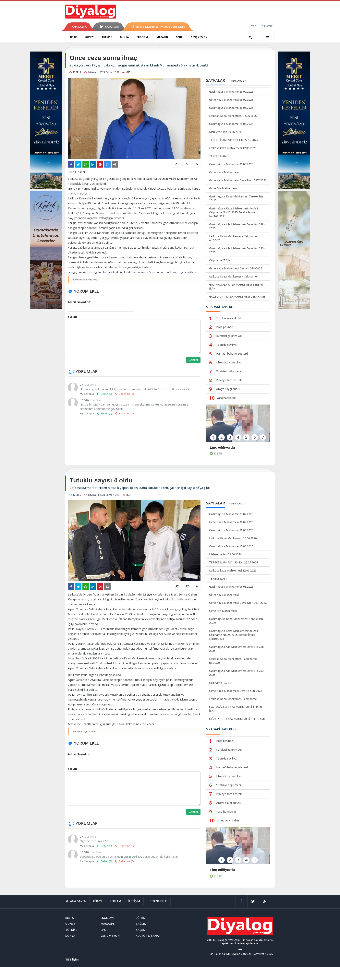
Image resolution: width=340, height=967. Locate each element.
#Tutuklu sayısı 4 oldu (84, 731)
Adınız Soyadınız (79, 302)
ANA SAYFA (79, 27)
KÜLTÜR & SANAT (148, 936)
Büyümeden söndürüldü (230, 870)
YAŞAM (141, 930)
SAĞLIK (141, 924)
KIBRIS (73, 37)
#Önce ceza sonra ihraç (86, 279)
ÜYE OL (254, 26)
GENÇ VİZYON (199, 37)
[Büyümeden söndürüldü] (238, 848)
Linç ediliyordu (222, 447)
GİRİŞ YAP (267, 26)
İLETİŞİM (134, 901)
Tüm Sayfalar (238, 81)
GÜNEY (89, 37)
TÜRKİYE (107, 37)
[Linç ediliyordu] (238, 426)
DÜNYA (124, 37)
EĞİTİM (141, 918)
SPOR (179, 37)
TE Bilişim (72, 959)
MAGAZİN (162, 37)
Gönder (193, 360)
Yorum (72, 316)
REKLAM (115, 901)
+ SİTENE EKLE (157, 901)
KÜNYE (98, 901)
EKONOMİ (143, 37)
